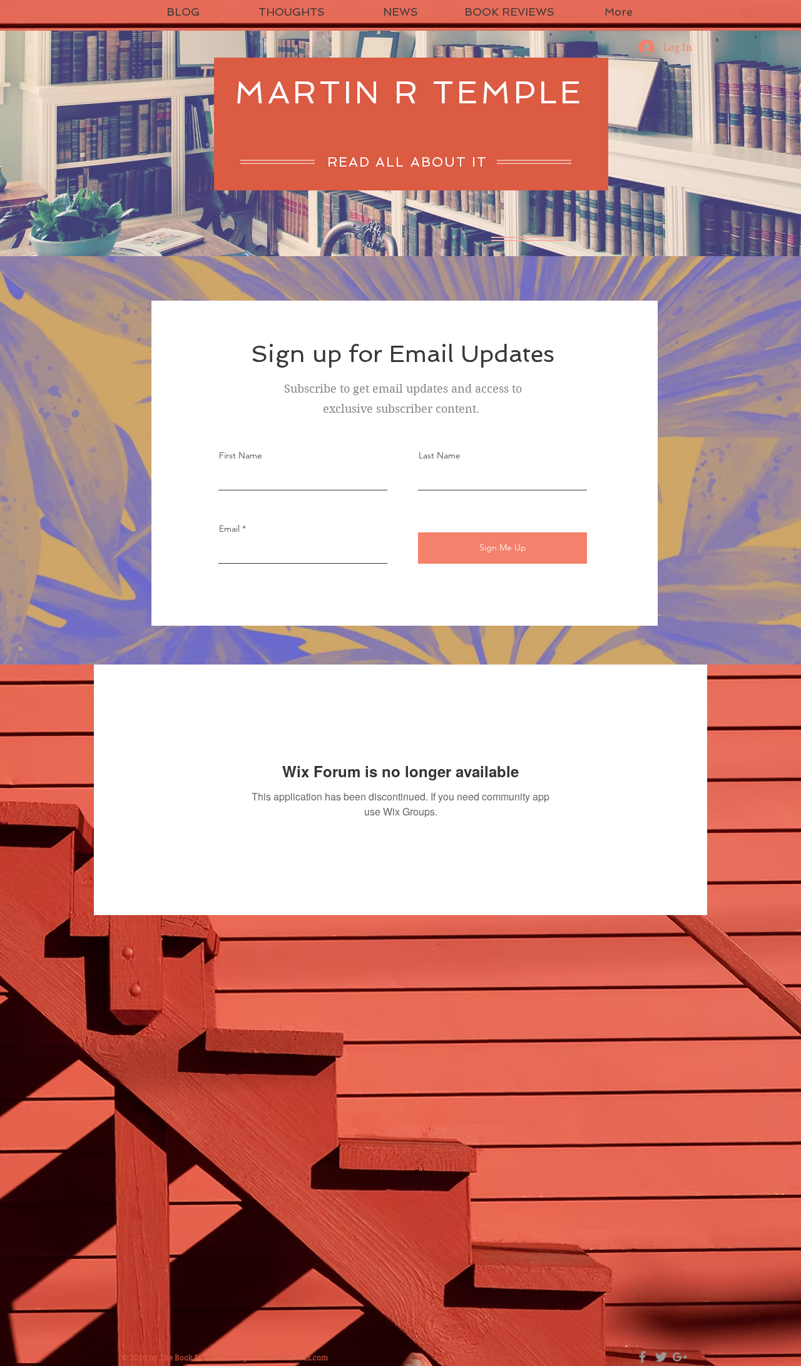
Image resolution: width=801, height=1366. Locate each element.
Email (229, 528)
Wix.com (312, 1357)
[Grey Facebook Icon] (642, 1357)
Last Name (440, 455)
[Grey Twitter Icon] (661, 1357)
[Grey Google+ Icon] (680, 1357)
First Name (240, 455)
